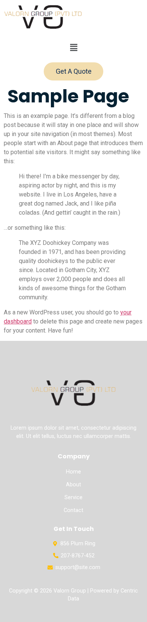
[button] (73, 47)
